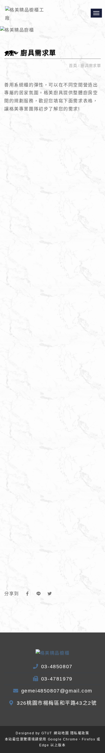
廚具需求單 (90, 65)
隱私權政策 (79, 733)
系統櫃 (21, 85)
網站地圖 (61, 733)
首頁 (73, 65)
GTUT (46, 733)
